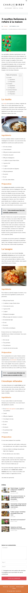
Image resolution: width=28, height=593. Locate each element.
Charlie (6, 26)
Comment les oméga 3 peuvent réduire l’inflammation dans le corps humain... (18, 505)
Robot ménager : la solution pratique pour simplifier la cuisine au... (18, 490)
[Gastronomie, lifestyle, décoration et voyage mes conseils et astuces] (14, 6)
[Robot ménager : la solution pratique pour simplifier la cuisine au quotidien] (5, 490)
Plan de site (5, 586)
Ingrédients (12, 79)
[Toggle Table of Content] (19, 75)
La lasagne (9, 83)
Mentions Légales (20, 586)
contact (14, 588)
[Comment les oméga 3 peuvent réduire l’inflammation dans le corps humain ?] (5, 506)
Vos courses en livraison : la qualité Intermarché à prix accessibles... (18, 497)
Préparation (12, 81)
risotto (4, 103)
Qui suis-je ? (12, 586)
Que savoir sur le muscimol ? (18, 519)
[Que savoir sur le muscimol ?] (5, 521)
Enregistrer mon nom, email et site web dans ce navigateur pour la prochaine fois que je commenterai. (14, 572)
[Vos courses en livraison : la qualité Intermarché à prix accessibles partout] (5, 498)
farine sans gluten (10, 408)
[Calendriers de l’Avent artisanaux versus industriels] (5, 529)
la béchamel (14, 360)
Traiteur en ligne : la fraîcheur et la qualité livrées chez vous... (18, 513)
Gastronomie (4, 29)
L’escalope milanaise (12, 89)
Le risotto (9, 77)
